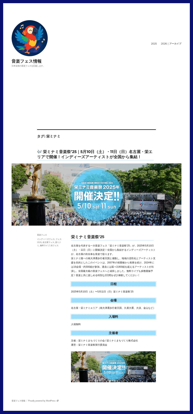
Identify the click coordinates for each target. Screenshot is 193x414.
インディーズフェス (46, 239)
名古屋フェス (48, 242)
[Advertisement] (96, 107)
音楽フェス (42, 235)
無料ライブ (45, 245)
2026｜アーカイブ (171, 43)
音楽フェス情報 (27, 61)
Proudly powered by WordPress (42, 401)
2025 (154, 43)
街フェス (55, 245)
